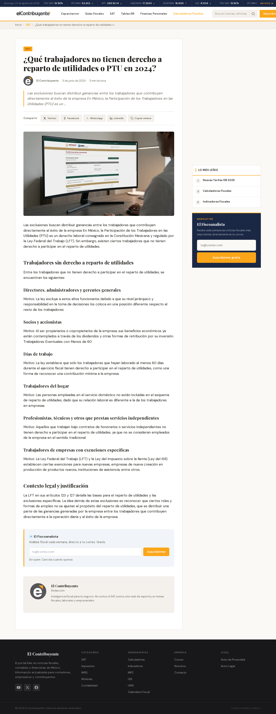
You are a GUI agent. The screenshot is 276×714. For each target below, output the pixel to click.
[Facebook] (36, 687)
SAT (112, 13)
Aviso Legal (228, 666)
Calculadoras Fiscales (188, 13)
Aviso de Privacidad (233, 659)
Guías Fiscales (94, 13)
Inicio (18, 25)
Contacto (180, 672)
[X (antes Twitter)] (27, 687)
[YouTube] (18, 687)
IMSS (84, 672)
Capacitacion (70, 13)
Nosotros (180, 666)
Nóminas (86, 679)
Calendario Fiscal (139, 692)
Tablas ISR (127, 13)
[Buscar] (253, 13)
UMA (131, 685)
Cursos (178, 659)
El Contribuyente (47, 80)
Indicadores (135, 666)
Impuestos (88, 666)
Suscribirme (156, 552)
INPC (131, 672)
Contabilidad (89, 685)
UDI (130, 679)
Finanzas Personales (153, 13)
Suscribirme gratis (226, 258)
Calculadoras (136, 659)
